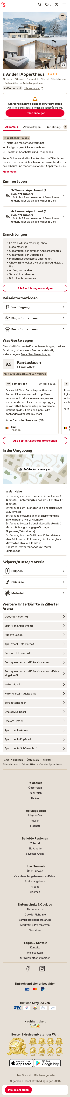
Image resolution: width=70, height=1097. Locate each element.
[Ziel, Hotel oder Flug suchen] (39, 4)
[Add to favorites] (62, 16)
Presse (35, 886)
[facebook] (28, 971)
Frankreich (35, 792)
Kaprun (35, 820)
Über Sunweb (35, 871)
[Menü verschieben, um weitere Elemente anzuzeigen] (65, 127)
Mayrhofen (35, 815)
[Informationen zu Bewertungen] (42, 88)
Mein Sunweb (35, 952)
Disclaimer (35, 930)
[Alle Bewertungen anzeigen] (23, 88)
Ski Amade (35, 848)
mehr (39, 413)
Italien (35, 798)
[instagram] (42, 971)
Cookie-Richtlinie (35, 914)
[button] (35, 26)
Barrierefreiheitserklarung (35, 919)
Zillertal (35, 843)
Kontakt (35, 947)
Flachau (35, 825)
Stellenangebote (35, 881)
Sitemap (35, 891)
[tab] (12, 127)
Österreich (35, 787)
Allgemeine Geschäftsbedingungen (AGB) (35, 1081)
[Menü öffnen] (64, 4)
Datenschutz (35, 909)
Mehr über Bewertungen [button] (35, 354)
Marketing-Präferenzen (35, 925)
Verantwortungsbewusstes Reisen (35, 876)
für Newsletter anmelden (35, 958)
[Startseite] (3, 5)
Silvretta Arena (35, 853)
